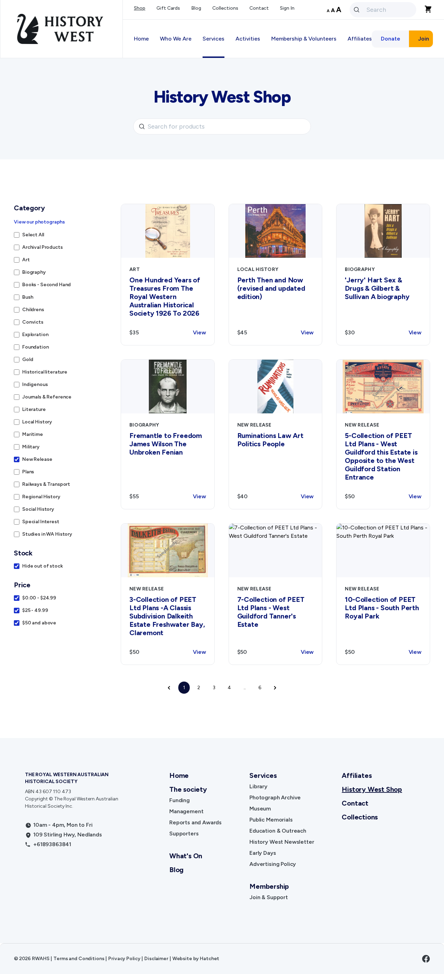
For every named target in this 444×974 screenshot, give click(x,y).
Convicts (32, 322)
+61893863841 (52, 844)
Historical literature (44, 372)
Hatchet (209, 959)
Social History (38, 509)
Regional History (41, 497)
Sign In (287, 8)
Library (258, 786)
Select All (33, 235)
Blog (196, 8)
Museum (260, 808)
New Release (37, 459)
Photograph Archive (275, 797)
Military (31, 447)
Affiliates (357, 775)
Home (141, 38)
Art (26, 260)
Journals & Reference (46, 397)
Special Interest (40, 522)
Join (423, 38)
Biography (34, 272)
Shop (139, 8)
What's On (185, 856)
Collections (225, 8)
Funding (179, 800)
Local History (37, 422)
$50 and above (39, 623)
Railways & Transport (46, 484)
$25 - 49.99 (35, 610)
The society (188, 789)
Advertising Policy (272, 864)
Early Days (262, 853)
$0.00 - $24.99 (39, 598)
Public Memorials (270, 819)
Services (262, 775)
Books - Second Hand (46, 285)
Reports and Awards (195, 822)
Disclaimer (156, 959)
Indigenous (35, 384)
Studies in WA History (47, 534)
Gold (27, 359)
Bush (27, 297)
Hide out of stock (42, 566)
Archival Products (42, 247)
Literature (34, 409)
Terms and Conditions (78, 959)
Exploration (35, 334)
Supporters (183, 833)
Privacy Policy (124, 959)
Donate (390, 38)
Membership (269, 886)
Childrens (33, 310)
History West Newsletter (281, 842)
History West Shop (372, 789)
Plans (28, 472)
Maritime (32, 434)
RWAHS (40, 959)
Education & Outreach (277, 830)
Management (186, 811)
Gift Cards (168, 8)
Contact (259, 8)
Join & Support (268, 897)
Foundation (35, 347)
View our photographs (39, 222)
